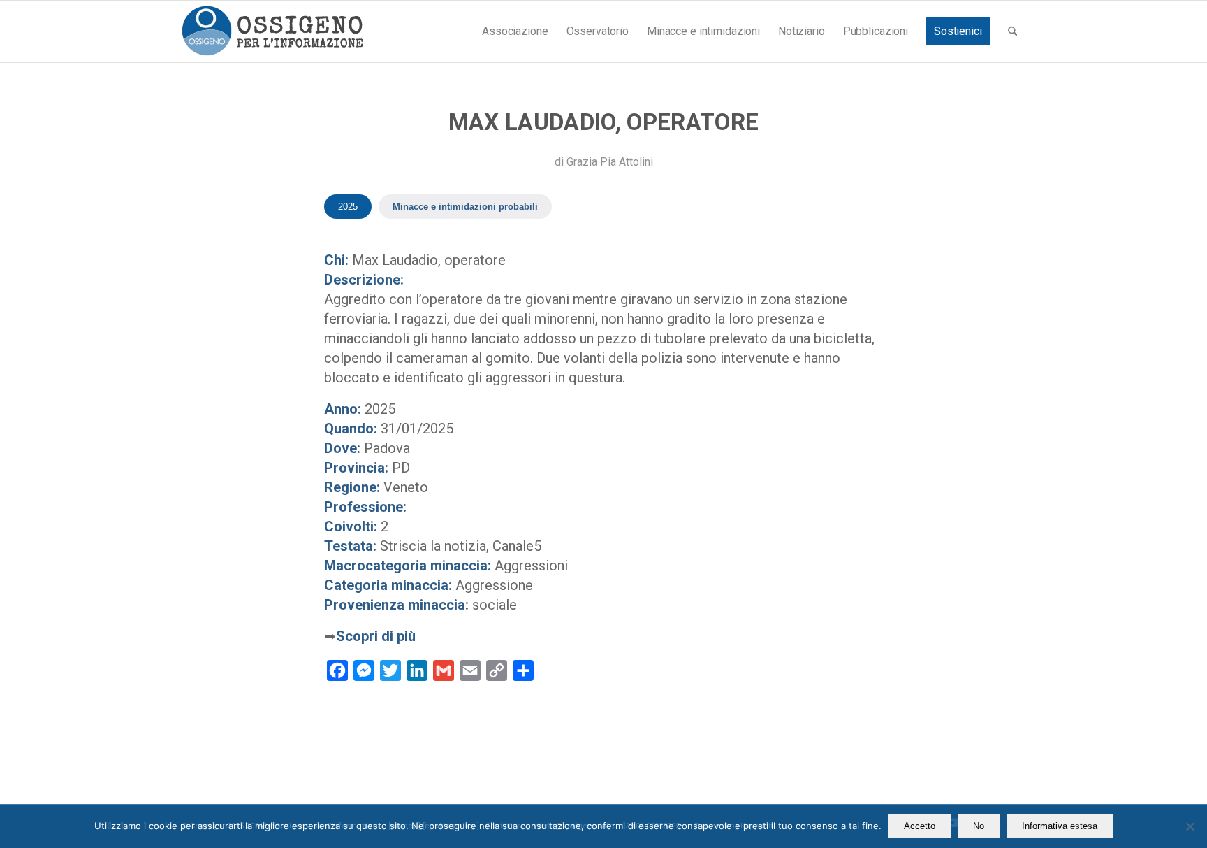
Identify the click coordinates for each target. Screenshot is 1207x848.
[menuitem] (515, 31)
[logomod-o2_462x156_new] (272, 31)
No (978, 826)
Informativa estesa (1059, 826)
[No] (1190, 826)
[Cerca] (1012, 31)
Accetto (919, 826)
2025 (348, 206)
